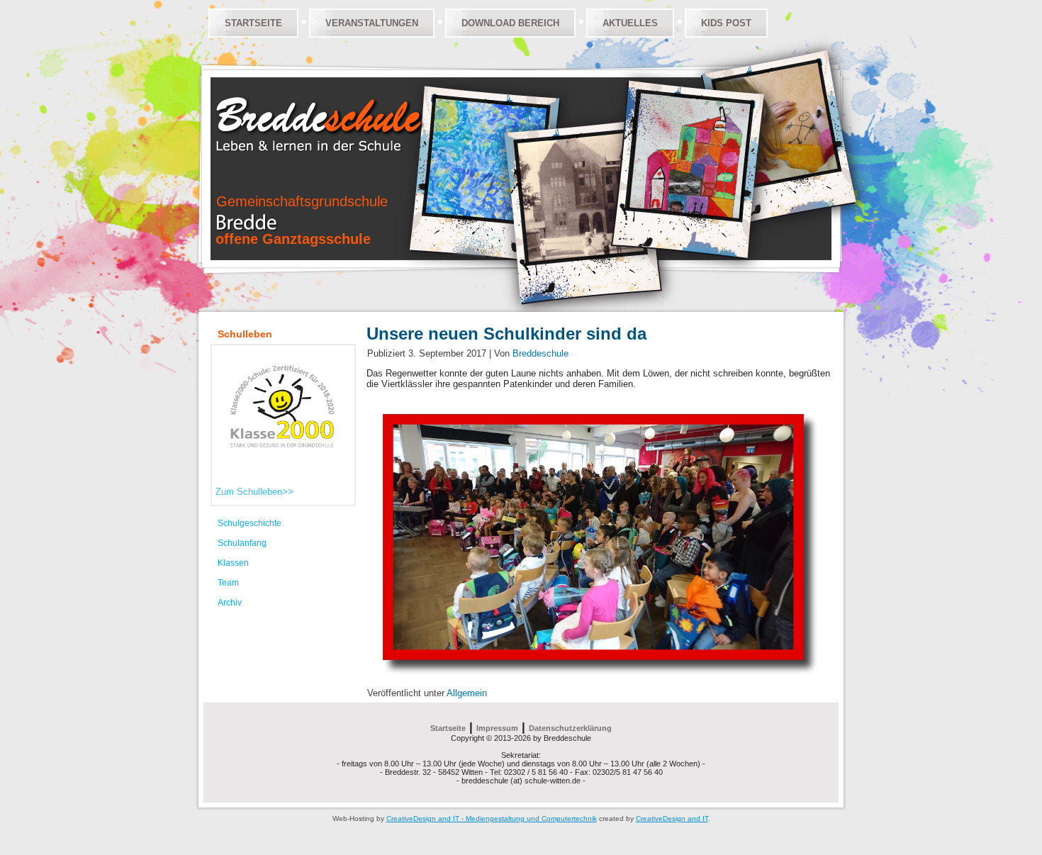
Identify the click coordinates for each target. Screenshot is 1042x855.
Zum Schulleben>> (254, 491)
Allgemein (467, 693)
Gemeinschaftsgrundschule (302, 201)
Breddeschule (540, 353)
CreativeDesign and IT (672, 818)
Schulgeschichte (249, 523)
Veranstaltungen (371, 23)
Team (228, 583)
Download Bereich (510, 23)
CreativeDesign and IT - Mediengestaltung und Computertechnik (491, 818)
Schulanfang (242, 543)
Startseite (253, 23)
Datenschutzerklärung (570, 728)
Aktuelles (630, 23)
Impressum (497, 728)
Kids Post (726, 23)
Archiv (230, 603)
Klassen (233, 563)
